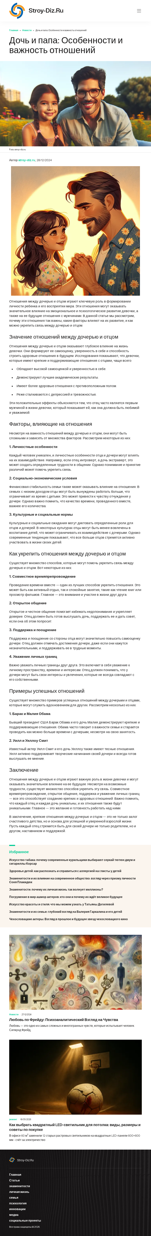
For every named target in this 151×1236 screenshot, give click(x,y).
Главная (13, 30)
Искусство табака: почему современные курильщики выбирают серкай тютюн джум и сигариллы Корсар (75, 861)
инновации (17, 1209)
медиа (13, 1214)
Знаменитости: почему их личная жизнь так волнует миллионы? (75, 889)
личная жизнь (19, 1191)
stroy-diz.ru (25, 1160)
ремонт (13, 1119)
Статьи (14, 1180)
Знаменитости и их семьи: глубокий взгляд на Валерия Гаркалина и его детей (75, 912)
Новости (26, 30)
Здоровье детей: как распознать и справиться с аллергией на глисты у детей (75, 871)
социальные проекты (25, 1220)
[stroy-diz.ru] (17, 11)
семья (13, 1197)
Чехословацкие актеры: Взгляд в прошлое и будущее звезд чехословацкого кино (75, 919)
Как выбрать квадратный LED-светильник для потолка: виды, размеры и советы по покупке (75, 1091)
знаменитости (19, 1186)
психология (18, 1203)
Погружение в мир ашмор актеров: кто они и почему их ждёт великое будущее (75, 897)
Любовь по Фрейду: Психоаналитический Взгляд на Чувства (75, 983)
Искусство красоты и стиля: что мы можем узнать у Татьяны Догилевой (75, 904)
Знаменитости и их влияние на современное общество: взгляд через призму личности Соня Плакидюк (75, 880)
